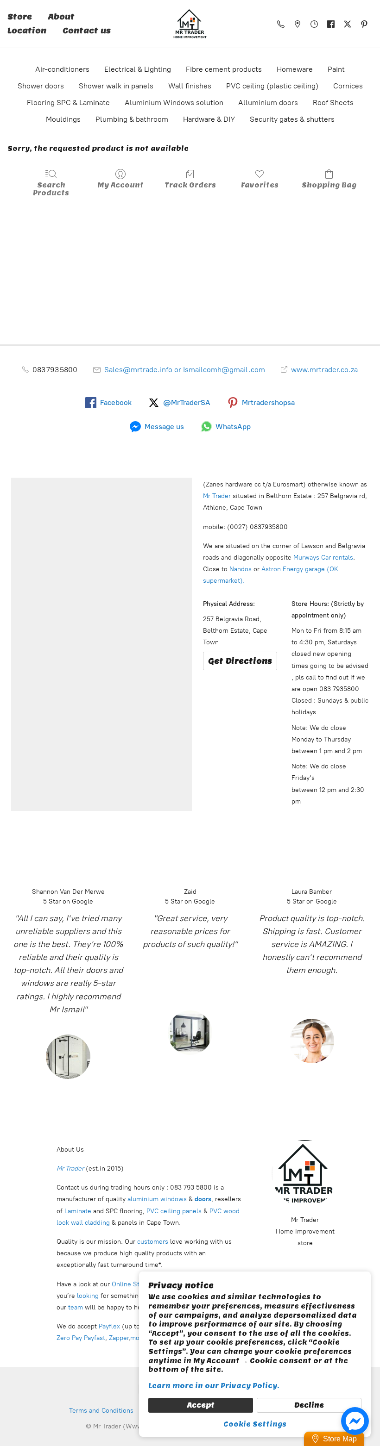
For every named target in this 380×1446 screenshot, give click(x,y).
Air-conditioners (62, 69)
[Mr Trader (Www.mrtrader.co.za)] (190, 24)
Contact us (87, 31)
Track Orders (190, 185)
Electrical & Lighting (137, 69)
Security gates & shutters (292, 119)
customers (151, 1242)
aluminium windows (158, 1199)
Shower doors (41, 85)
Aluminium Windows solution (174, 102)
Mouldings (63, 119)
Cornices (348, 85)
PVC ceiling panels (174, 1211)
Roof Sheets (333, 102)
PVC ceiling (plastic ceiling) (272, 85)
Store (19, 17)
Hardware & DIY (209, 119)
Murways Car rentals (322, 557)
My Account (120, 185)
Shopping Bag (329, 185)
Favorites (260, 185)
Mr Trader (217, 496)
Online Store (130, 1284)
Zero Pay (69, 1338)
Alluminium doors (268, 102)
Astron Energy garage (292, 569)
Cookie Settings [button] (254, 1424)
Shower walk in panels (116, 85)
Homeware (295, 69)
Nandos (240, 569)
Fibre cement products (224, 69)
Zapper (118, 1338)
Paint (336, 69)
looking (88, 1296)
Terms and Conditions (101, 1411)
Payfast (94, 1338)
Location (26, 31)
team (75, 1307)
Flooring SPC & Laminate (68, 102)
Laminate (77, 1211)
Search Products (51, 189)
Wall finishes (189, 85)
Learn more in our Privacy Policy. (213, 1386)
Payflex (109, 1326)
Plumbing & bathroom (131, 119)
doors (203, 1199)
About (61, 17)
